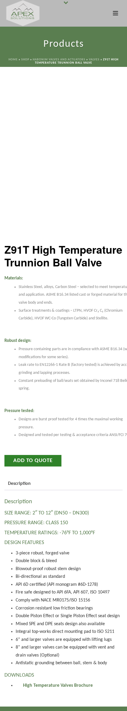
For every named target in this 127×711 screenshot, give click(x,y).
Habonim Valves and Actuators (59, 59)
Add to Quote (33, 461)
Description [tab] (19, 483)
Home (13, 59)
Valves (94, 59)
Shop (25, 59)
